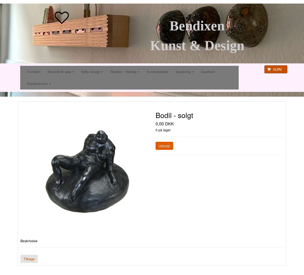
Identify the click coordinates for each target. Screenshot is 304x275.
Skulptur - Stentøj (123, 72)
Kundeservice (38, 83)
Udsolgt (164, 145)
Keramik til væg (60, 72)
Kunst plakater (157, 72)
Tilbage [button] (29, 258)
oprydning (183, 72)
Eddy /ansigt (91, 72)
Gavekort (208, 72)
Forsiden (34, 72)
